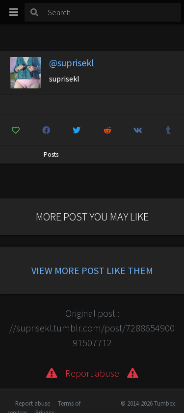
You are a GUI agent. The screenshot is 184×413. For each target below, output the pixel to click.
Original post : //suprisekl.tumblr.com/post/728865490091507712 (92, 328)
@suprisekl (71, 62)
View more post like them (92, 270)
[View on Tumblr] (168, 130)
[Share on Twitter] (76, 130)
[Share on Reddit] (107, 130)
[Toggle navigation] (14, 12)
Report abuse (32, 403)
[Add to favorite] (15, 130)
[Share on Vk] (137, 130)
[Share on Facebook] (45, 130)
